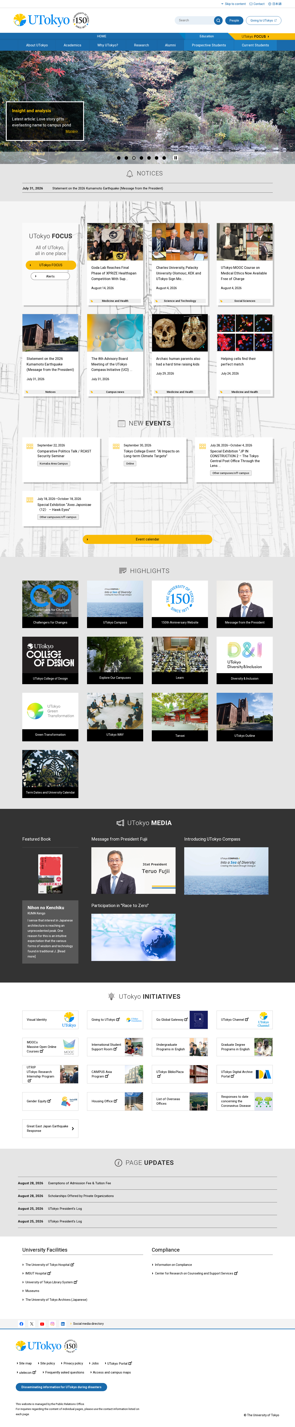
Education (207, 36)
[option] (147, 107)
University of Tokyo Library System (49, 1282)
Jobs (95, 1363)
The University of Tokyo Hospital (47, 1264)
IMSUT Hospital (35, 1273)
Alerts (50, 276)
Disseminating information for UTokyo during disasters (61, 1387)
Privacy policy (73, 1363)
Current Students (255, 45)
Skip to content (235, 3)
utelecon (25, 1372)
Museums (32, 1291)
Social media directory (88, 1323)
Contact (259, 3)
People (234, 20)
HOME (101, 36)
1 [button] (120, 158)
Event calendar (147, 539)
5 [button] (150, 158)
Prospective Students (209, 45)
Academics (72, 45)
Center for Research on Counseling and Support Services (194, 1273)
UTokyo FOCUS (50, 265)
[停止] (175, 157)
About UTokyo (37, 45)
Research (141, 45)
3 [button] (134, 158)
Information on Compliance (173, 1264)
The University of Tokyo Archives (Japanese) (56, 1299)
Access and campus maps (112, 1372)
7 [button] (165, 158)
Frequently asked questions (64, 1372)
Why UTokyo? (107, 45)
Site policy (47, 1363)
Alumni (170, 45)
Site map (25, 1363)
